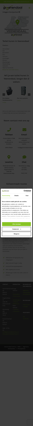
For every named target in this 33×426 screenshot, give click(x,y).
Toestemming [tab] (6, 195)
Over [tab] (27, 195)
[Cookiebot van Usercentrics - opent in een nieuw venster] (23, 191)
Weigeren (16, 234)
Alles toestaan (16, 224)
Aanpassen (15, 229)
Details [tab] (16, 195)
